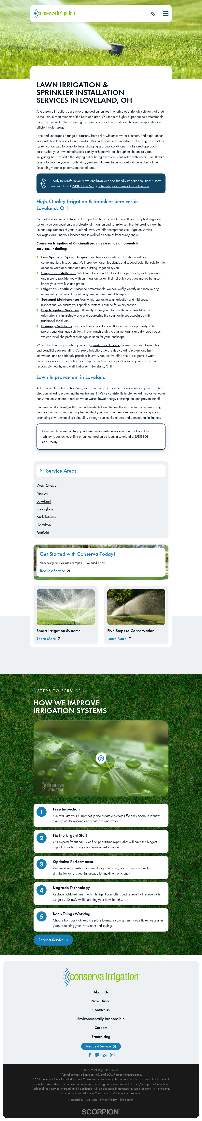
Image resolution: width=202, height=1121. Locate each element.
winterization (96, 299)
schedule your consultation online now (123, 186)
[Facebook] (89, 1055)
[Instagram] (112, 1055)
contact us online (67, 436)
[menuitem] (100, 485)
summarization (118, 299)
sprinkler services (123, 224)
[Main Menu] (165, 13)
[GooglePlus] (97, 1055)
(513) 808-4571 (83, 186)
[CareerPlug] (105, 1055)
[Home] (55, 14)
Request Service (52, 570)
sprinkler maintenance (105, 345)
